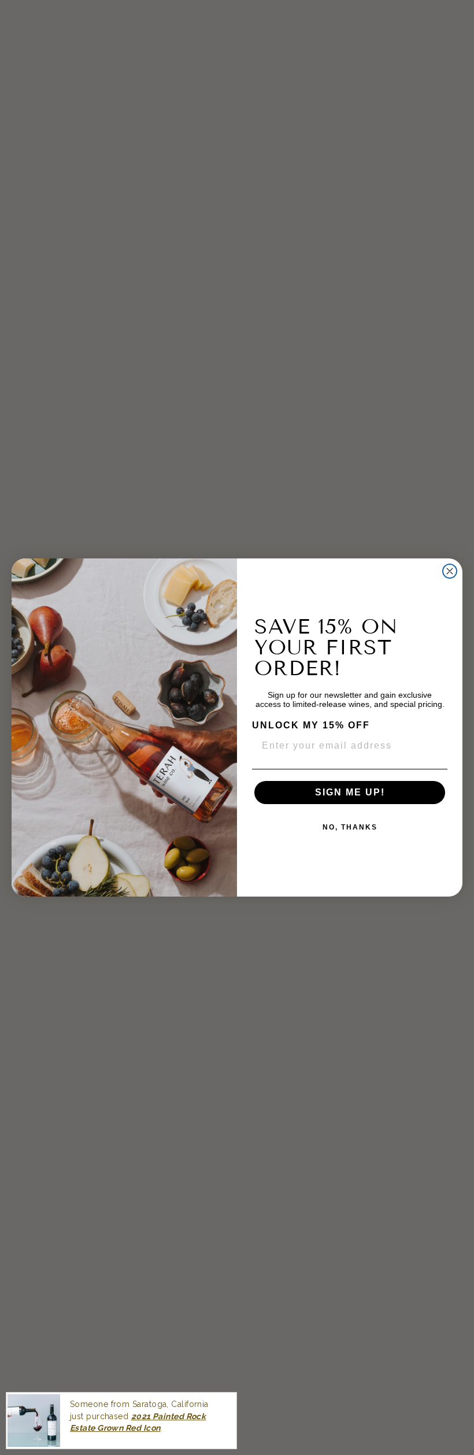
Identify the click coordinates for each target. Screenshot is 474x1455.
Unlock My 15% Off (311, 725)
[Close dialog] (450, 571)
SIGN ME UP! (350, 792)
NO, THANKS (350, 827)
